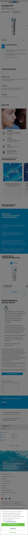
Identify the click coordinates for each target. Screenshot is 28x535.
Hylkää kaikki (13, 528)
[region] (14, 522)
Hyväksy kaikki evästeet (13, 524)
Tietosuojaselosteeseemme (11, 521)
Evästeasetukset (13, 532)
